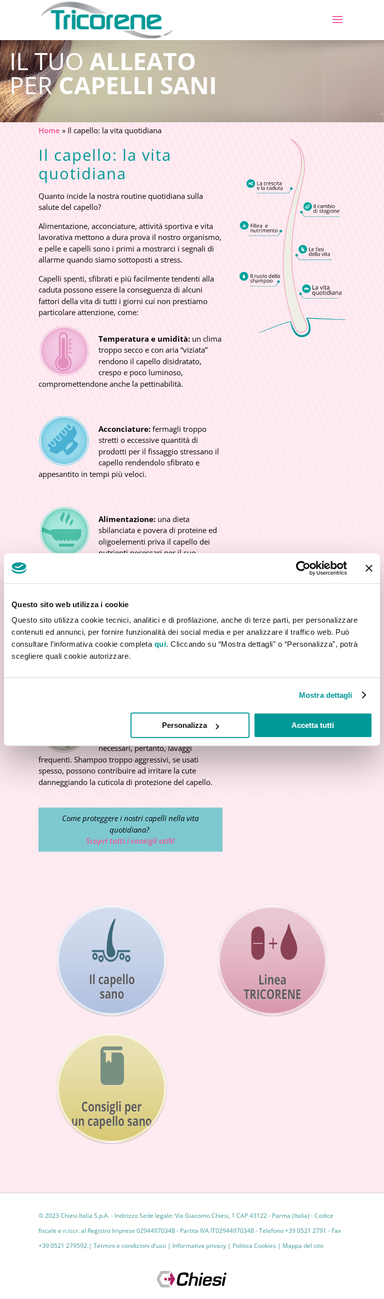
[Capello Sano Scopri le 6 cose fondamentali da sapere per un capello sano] (111, 960)
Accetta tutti (313, 725)
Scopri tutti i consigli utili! (130, 841)
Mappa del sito (303, 1245)
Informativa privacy (199, 1245)
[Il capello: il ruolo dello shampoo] (260, 279)
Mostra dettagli (325, 695)
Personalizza (184, 725)
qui (160, 644)
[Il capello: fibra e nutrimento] (260, 228)
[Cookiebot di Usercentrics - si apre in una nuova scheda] (303, 568)
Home (49, 130)
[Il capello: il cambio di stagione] (322, 209)
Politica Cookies (254, 1245)
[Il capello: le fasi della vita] (316, 252)
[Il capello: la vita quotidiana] (322, 291)
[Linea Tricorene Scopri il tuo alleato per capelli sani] (273, 960)
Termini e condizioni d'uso (130, 1245)
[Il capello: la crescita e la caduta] (270, 184)
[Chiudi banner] (369, 568)
